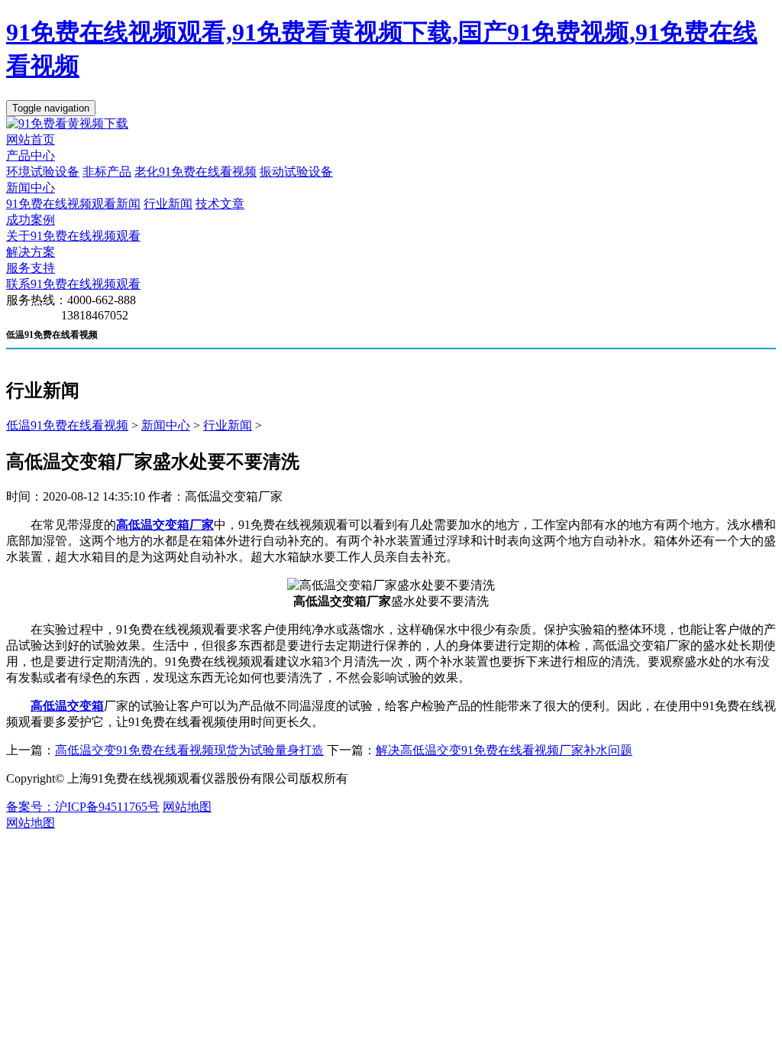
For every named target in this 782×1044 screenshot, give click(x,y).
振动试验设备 (296, 171)
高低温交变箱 (67, 705)
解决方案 (30, 251)
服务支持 (30, 267)
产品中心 (30, 155)
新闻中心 (30, 187)
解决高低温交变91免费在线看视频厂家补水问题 (504, 750)
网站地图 (187, 806)
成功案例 (30, 219)
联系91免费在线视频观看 (73, 283)
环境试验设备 (42, 171)
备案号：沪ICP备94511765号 (83, 806)
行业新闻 (168, 203)
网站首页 (30, 139)
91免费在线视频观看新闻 (73, 203)
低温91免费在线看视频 (67, 425)
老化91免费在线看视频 (195, 171)
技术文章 (220, 203)
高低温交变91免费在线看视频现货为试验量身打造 (189, 750)
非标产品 (106, 171)
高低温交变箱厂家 (165, 524)
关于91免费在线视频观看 (73, 235)
